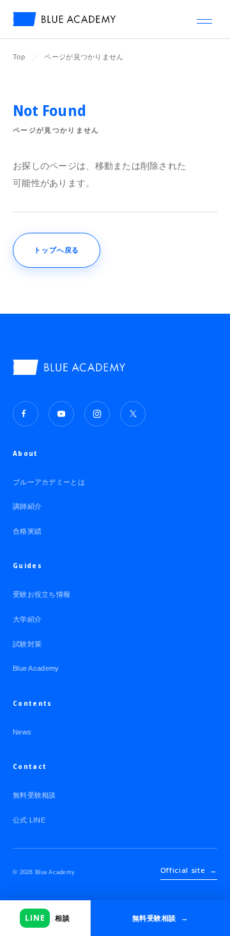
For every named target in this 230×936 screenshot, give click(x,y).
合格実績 (27, 531)
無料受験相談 (34, 795)
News (22, 732)
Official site (188, 870)
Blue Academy (36, 668)
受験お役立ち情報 (41, 594)
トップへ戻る (56, 249)
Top (19, 57)
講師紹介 (27, 506)
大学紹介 (27, 619)
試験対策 (27, 644)
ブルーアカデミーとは (49, 482)
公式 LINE (29, 820)
